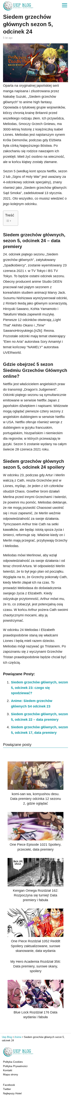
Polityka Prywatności (15, 1066)
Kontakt (7, 1070)
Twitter (7, 1089)
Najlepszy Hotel (12, 1093)
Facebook (9, 1084)
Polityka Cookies (13, 1061)
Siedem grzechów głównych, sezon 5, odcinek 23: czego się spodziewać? (39, 687)
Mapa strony (10, 1074)
